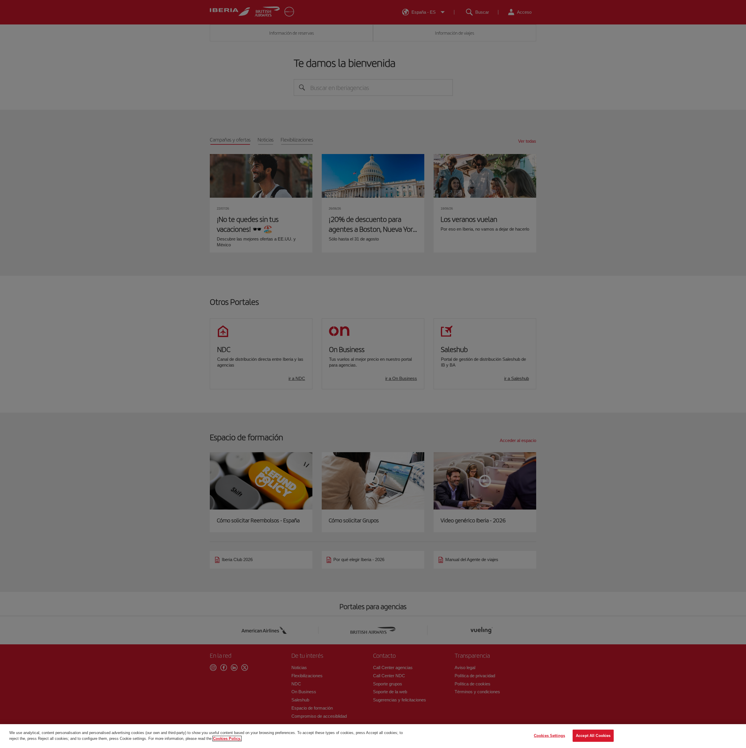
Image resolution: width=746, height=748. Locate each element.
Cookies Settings (549, 735)
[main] (373, 736)
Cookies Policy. (227, 738)
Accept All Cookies (593, 735)
